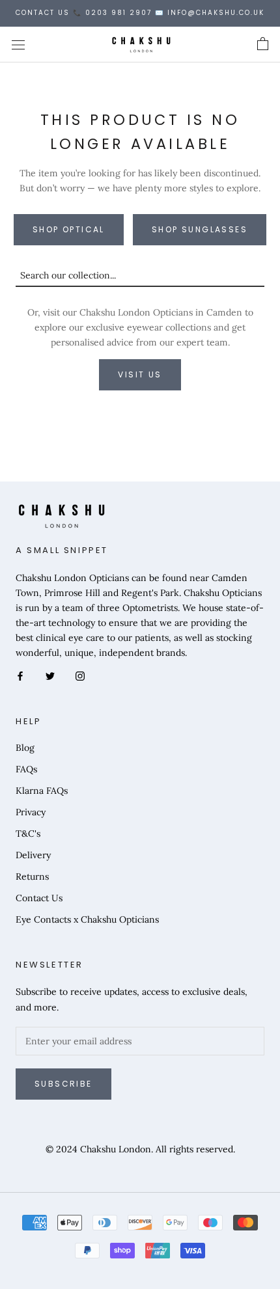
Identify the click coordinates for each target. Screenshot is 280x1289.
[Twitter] (50, 675)
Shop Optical (69, 229)
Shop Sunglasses (199, 229)
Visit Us (139, 374)
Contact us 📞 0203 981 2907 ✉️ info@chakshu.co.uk (140, 13)
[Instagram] (80, 675)
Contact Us (39, 898)
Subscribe (63, 1083)
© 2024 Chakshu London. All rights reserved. (140, 1149)
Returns (32, 876)
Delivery (33, 855)
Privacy (31, 812)
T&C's (28, 833)
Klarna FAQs (42, 790)
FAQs (26, 769)
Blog (25, 747)
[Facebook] (20, 675)
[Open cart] (262, 44)
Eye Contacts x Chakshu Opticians (87, 919)
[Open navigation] (18, 44)
